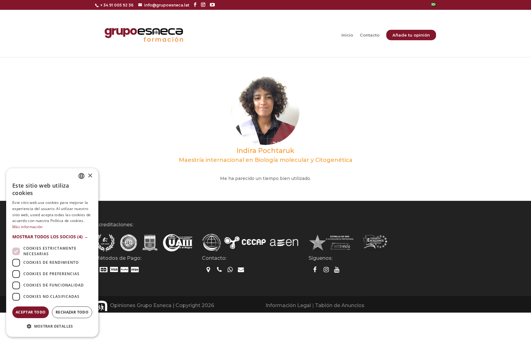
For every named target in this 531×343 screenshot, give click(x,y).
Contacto (370, 35)
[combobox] (81, 176)
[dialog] (52, 252)
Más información (27, 226)
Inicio (347, 35)
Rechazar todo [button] (72, 312)
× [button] (90, 175)
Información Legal (288, 305)
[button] (52, 236)
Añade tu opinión (411, 35)
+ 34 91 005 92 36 (116, 5)
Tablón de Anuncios (339, 305)
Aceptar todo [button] (31, 312)
